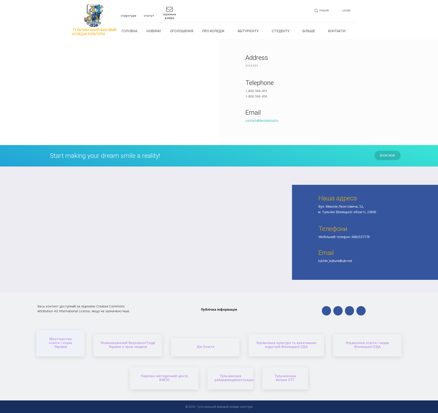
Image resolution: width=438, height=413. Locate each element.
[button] (321, 10)
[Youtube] (361, 310)
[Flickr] (338, 310)
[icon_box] (128, 13)
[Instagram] (349, 310)
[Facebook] (326, 310)
